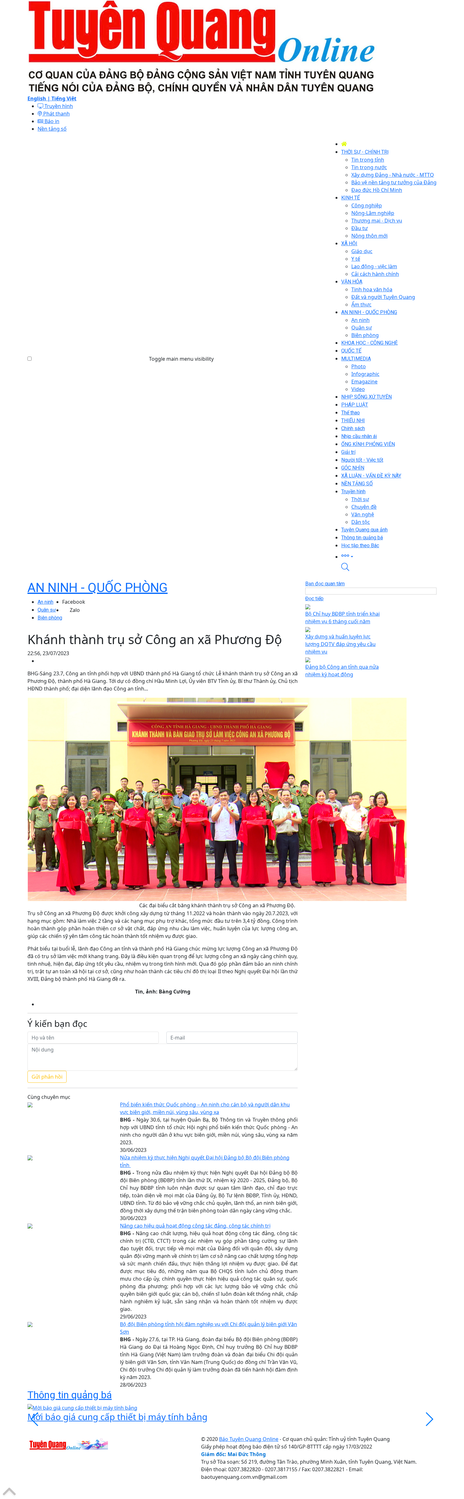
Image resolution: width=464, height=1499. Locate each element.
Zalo (75, 610)
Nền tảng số (52, 128)
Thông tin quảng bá (69, 1395)
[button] (389, 556)
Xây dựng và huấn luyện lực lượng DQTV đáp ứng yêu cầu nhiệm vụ (340, 644)
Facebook (73, 601)
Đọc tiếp (314, 598)
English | (39, 98)
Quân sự (47, 610)
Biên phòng (50, 618)
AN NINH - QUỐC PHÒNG (97, 587)
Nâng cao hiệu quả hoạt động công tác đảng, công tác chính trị (195, 1225)
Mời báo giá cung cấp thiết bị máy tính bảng (117, 1417)
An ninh (45, 602)
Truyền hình (58, 106)
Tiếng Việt (63, 98)
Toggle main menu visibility (181, 358)
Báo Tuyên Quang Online (248, 1439)
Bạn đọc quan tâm (325, 584)
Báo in (51, 121)
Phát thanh (56, 113)
